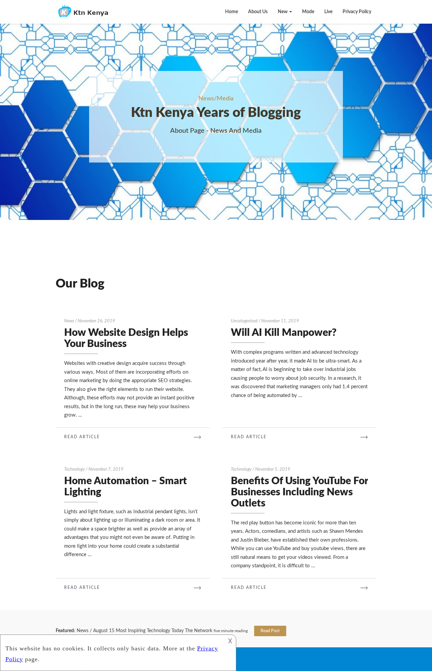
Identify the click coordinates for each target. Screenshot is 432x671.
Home (231, 11)
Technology (74, 469)
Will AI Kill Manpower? (283, 333)
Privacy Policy (357, 11)
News (69, 321)
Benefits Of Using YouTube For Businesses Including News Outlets (299, 492)
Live (328, 11)
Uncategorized (244, 321)
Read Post (270, 631)
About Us (258, 11)
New (283, 11)
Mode (308, 11)
